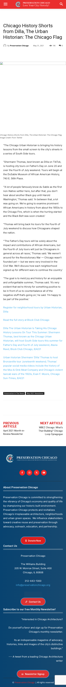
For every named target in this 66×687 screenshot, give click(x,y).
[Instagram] (29, 472)
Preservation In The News (14, 393)
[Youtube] (44, 472)
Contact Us (10, 545)
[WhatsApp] (36, 54)
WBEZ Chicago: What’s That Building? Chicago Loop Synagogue (50, 431)
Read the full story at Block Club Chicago (26, 319)
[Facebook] (6, 54)
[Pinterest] (28, 54)
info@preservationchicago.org (33, 585)
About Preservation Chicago (20, 487)
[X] (14, 54)
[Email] (43, 54)
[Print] (50, 54)
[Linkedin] (21, 54)
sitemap (33, 594)
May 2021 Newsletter (35, 393)
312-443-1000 (33, 580)
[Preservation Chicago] (5, 45)
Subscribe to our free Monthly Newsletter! (29, 609)
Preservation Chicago (19, 45)
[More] (39, 408)
